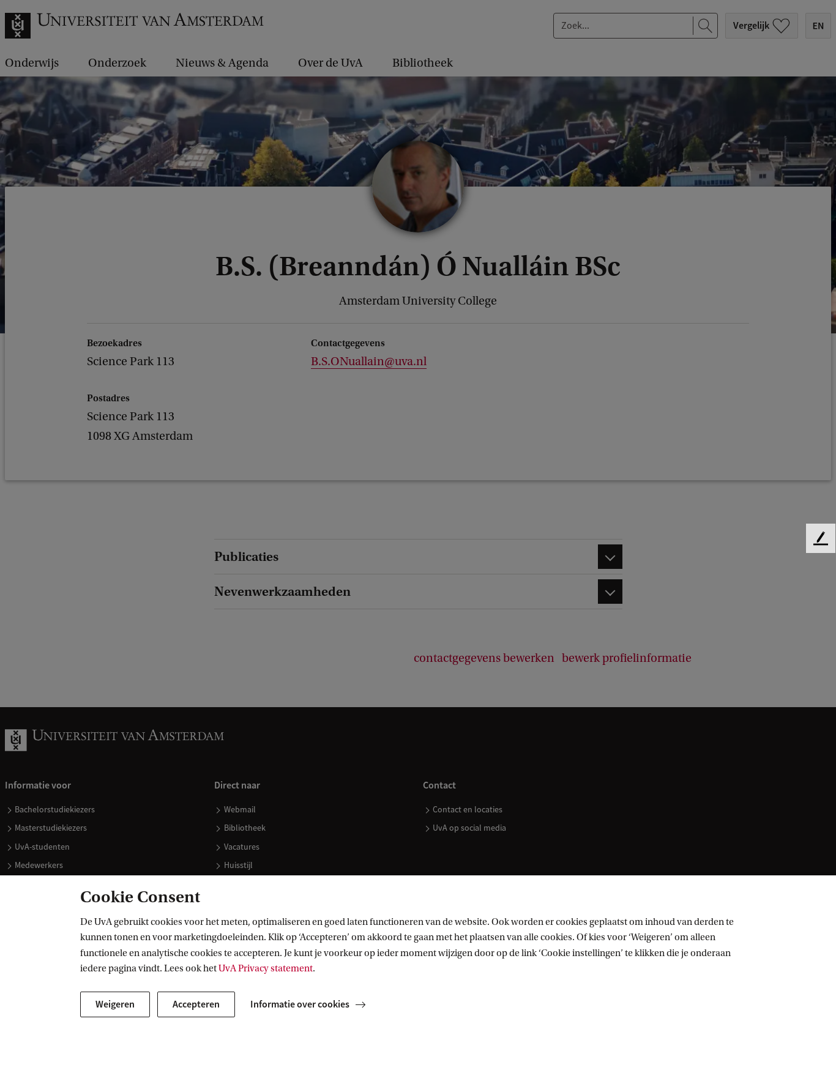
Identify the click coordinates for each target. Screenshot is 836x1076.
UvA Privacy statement (265, 968)
